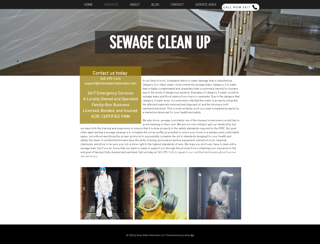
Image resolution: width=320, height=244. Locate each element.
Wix (192, 235)
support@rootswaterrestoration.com (110, 84)
